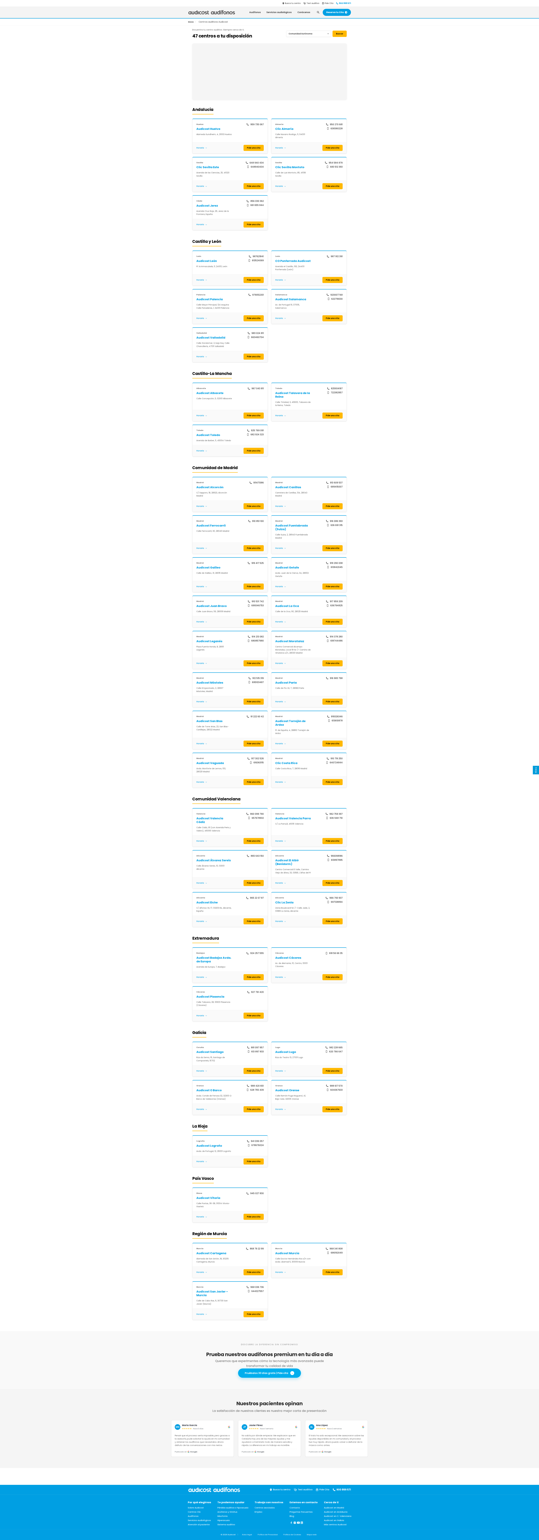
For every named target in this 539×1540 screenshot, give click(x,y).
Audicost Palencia (209, 299)
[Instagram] (295, 1523)
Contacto (295, 1507)
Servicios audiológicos (279, 12)
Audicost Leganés (209, 641)
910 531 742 (258, 601)
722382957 (337, 392)
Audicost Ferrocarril (211, 525)
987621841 (258, 256)
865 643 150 (257, 855)
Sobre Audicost (196, 1507)
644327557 (257, 1291)
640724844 (336, 762)
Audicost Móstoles (209, 682)
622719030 (337, 298)
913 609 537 (336, 482)
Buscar (339, 33)
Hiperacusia (223, 1520)
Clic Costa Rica (286, 763)
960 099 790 (257, 813)
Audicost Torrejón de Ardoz (290, 723)
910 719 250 (337, 758)
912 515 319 (258, 678)
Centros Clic (194, 1511)
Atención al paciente (199, 1524)
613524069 (258, 260)
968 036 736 (257, 1287)
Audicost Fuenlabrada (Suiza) (291, 527)
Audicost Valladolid (210, 337)
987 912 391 (337, 256)
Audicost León (206, 261)
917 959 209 (336, 601)
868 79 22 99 (257, 1248)
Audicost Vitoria (208, 1198)
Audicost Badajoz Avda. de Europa (213, 959)
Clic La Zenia (284, 902)
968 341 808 (336, 1248)
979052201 (258, 294)
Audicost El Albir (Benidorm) (287, 862)
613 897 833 (257, 1051)
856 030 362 (257, 201)
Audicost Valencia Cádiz (209, 820)
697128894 (337, 901)
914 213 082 (258, 636)
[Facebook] (291, 1523)
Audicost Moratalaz (289, 641)
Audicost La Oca (287, 606)
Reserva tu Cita (335, 12)
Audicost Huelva (208, 129)
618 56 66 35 (336, 953)
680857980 (257, 640)
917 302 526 (257, 758)
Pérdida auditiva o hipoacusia (232, 1507)
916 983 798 (336, 678)
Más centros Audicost (335, 1524)
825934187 (337, 388)
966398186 (337, 855)
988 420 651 (257, 1085)
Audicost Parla (286, 682)
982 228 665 (336, 1047)
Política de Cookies (292, 1534)
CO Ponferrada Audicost (293, 261)
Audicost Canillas (288, 487)
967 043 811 (258, 388)
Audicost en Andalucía (335, 1511)
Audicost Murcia (287, 1253)
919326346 (337, 716)
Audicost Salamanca (290, 299)
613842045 (337, 567)
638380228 (337, 128)
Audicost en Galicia (334, 1520)
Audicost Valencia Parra (293, 818)
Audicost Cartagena (211, 1253)
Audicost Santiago (210, 1052)
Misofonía (222, 1516)
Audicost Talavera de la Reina (292, 395)
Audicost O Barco (209, 1090)
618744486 (336, 640)
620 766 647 (336, 1051)
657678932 (258, 818)
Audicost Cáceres (288, 958)
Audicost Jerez (207, 205)
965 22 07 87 (257, 897)
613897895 (337, 860)
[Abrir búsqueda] (318, 12)
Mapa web (312, 1534)
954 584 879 (336, 162)
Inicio (191, 21)
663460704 (257, 337)
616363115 (258, 762)
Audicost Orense (287, 1090)
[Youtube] (298, 1523)
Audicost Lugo (285, 1052)
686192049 (337, 1252)
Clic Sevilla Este (207, 167)
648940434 (257, 166)
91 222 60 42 (257, 716)
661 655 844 (257, 205)
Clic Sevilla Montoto (289, 167)
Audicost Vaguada (210, 763)
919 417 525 (258, 563)
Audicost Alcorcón (209, 487)
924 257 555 (257, 953)
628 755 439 (257, 1089)
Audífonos (255, 12)
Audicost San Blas (209, 721)
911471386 (258, 482)
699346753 (257, 605)
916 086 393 (336, 521)
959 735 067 (257, 124)
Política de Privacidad (268, 1534)
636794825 (336, 605)
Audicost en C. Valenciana (337, 1516)
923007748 (336, 294)
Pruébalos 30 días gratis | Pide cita (269, 1373)
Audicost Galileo (208, 567)
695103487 (258, 682)
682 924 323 (257, 434)
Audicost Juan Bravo (211, 606)
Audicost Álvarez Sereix (213, 860)
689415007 (337, 486)
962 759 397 (336, 813)
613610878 (337, 720)
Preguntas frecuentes (301, 1511)
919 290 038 (336, 563)
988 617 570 (336, 1085)
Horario (200, 147)
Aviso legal (247, 1534)
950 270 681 (336, 124)
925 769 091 (257, 430)
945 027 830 (257, 1193)
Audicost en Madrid (334, 1507)
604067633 (336, 1089)
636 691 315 (337, 525)
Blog (292, 1516)
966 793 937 (336, 897)
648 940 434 (257, 162)
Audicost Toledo (208, 435)
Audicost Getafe (287, 567)
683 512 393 (336, 166)
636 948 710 (336, 818)
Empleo (258, 1511)
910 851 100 (258, 521)
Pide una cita (253, 147)
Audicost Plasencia (210, 996)
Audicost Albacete (209, 393)
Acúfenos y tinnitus (227, 1511)
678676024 (257, 1145)
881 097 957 (257, 1047)
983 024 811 (258, 333)
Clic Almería (284, 129)
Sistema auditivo (226, 1524)
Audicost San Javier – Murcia (212, 1293)
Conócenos (303, 12)
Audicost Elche (207, 902)
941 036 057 (257, 1141)
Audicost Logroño (209, 1146)
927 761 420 (257, 992)
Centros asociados (265, 1507)
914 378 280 (336, 636)
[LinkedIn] (302, 1523)
